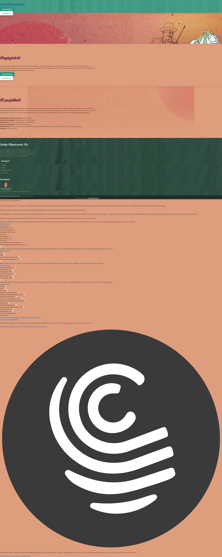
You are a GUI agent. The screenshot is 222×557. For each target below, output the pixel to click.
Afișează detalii (5, 224)
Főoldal (3, 165)
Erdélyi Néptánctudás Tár (12, 4)
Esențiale (3, 222)
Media (2, 263)
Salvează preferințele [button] (33, 317)
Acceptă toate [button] (4, 317)
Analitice (3, 249)
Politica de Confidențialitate (9, 319)
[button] (111, 439)
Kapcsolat (4, 173)
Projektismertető (6, 170)
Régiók (3, 167)
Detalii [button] (29, 556)
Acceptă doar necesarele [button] (18, 317)
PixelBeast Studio (93, 198)
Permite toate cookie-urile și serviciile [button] (34, 326)
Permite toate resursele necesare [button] (11, 326)
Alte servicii (4, 282)
